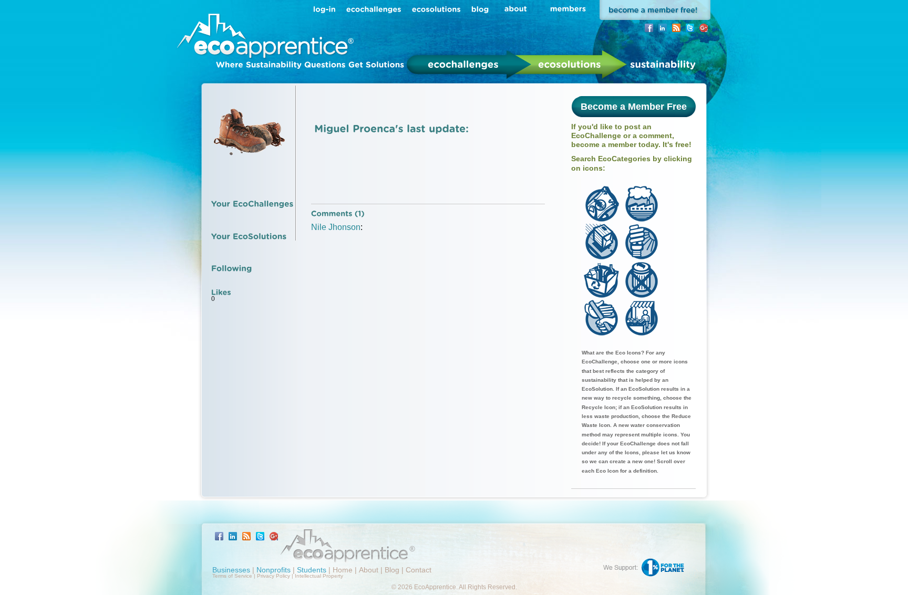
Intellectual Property (319, 576)
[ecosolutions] (436, 9)
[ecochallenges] (373, 9)
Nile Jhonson (335, 227)
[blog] (480, 9)
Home (343, 570)
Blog (392, 570)
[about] (515, 8)
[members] (568, 8)
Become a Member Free (634, 106)
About (368, 570)
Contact (418, 570)
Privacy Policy (273, 576)
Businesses (231, 570)
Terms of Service (232, 576)
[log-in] (324, 9)
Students (311, 570)
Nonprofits (273, 570)
